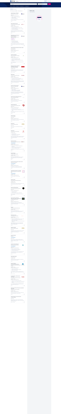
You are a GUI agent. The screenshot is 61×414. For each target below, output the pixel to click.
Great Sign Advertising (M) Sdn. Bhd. (15, 105)
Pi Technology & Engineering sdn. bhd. (16, 188)
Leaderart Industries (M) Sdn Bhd (15, 75)
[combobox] (23, 4)
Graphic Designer (13, 115)
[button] (24, 9)
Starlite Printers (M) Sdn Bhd (14, 86)
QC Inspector (12, 123)
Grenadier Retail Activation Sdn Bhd (15, 24)
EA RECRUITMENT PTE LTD (14, 199)
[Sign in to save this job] (24, 21)
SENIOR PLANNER (13, 227)
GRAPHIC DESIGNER (13, 54)
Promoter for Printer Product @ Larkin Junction (17, 161)
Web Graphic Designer (14, 256)
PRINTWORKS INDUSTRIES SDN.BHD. (16, 180)
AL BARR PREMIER (13, 297)
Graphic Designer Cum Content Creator (16, 296)
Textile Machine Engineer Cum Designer (16, 170)
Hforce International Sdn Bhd (14, 97)
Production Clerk (13, 179)
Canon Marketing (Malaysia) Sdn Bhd (15, 277)
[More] (22, 21)
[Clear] (36, 4)
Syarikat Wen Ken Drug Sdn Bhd (15, 131)
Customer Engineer (13, 235)
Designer (12, 207)
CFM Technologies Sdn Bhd (14, 124)
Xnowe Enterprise (13, 116)
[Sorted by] (24, 9)
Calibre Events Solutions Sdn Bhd (15, 289)
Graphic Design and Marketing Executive (16, 96)
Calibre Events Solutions (14, 162)
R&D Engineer (13, 74)
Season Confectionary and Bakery (15, 55)
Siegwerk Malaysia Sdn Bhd (14, 67)
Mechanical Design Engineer (14, 187)
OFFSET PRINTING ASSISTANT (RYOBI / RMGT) (17, 47)
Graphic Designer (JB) (13, 104)
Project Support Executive (14, 23)
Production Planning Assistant (15, 85)
